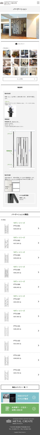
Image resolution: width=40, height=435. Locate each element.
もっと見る (20, 79)
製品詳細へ (3, 222)
